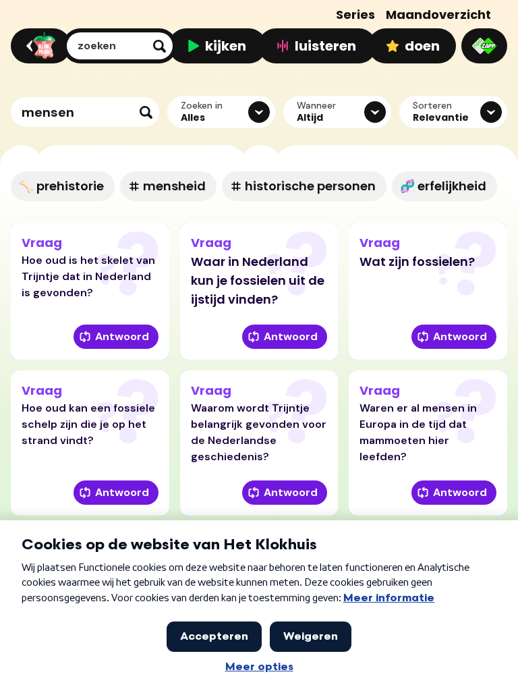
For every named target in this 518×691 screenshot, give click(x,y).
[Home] (39, 45)
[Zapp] (484, 45)
